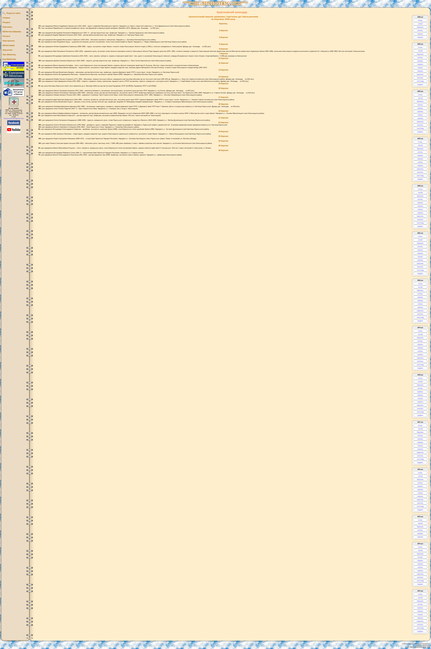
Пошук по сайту (13, 13)
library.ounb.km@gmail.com (14, 118)
